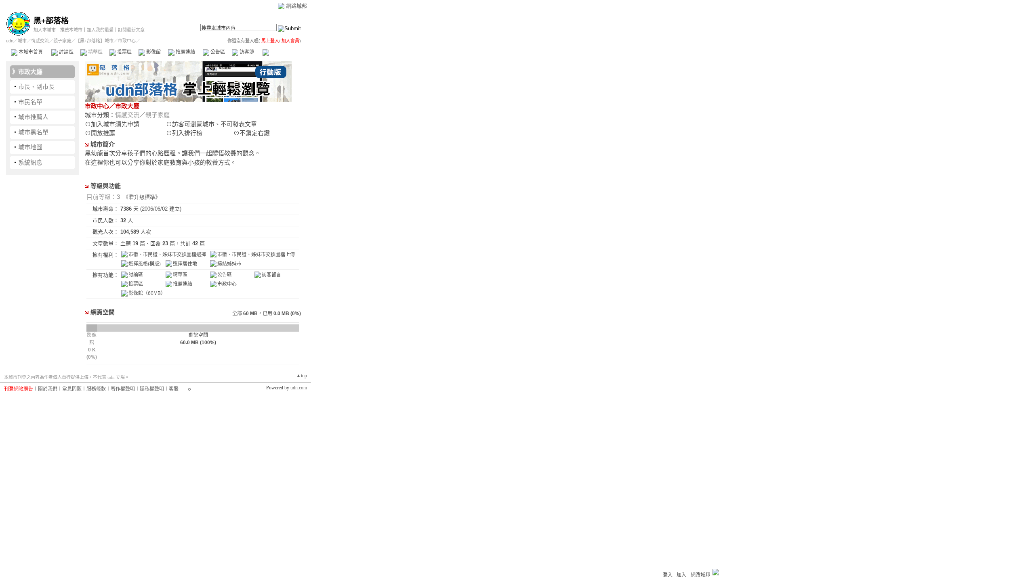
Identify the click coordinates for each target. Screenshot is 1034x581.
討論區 (66, 52)
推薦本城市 (71, 29)
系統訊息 (30, 162)
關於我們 (47, 389)
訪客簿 (246, 52)
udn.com (298, 388)
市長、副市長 (36, 86)
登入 (668, 575)
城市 (22, 40)
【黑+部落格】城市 (94, 40)
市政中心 (282, 52)
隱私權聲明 (152, 389)
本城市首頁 (30, 52)
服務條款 (96, 389)
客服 (174, 389)
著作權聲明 (123, 389)
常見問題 (72, 389)
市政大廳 (30, 71)
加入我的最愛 (100, 29)
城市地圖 (30, 147)
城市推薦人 (33, 116)
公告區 (217, 52)
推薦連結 (184, 52)
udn (9, 40)
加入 (681, 575)
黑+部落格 (51, 21)
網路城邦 (296, 6)
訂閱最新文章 (131, 29)
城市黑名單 (33, 132)
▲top (301, 375)
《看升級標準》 (143, 197)
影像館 (153, 52)
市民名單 (30, 101)
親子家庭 (62, 40)
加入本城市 (45, 29)
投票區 (124, 52)
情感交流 (40, 40)
